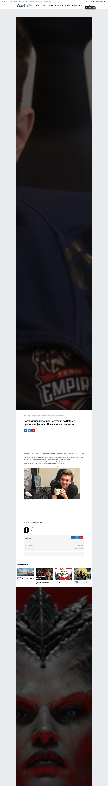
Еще (81, 5)
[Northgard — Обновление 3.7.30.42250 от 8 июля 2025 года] (25, 572)
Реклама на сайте (39, 1)
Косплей (59, 5)
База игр (20, 1)
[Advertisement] (54, 443)
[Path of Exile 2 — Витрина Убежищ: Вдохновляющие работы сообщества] (44, 574)
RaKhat (32, 527)
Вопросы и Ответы (5, 1)
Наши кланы (46, 1)
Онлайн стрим (67, 5)
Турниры (75, 5)
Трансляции (25, 1)
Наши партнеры (31, 1)
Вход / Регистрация (99, 1)
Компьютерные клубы (13, 1)
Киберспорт (76, 581)
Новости (38, 5)
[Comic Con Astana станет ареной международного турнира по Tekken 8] (63, 574)
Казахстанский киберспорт (37, 522)
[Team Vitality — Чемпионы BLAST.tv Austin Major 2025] (82, 574)
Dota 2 (29, 522)
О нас (50, 1)
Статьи (44, 5)
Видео (52, 5)
